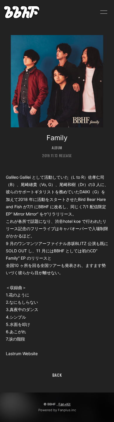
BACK (57, 375)
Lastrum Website (22, 353)
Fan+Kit (64, 404)
